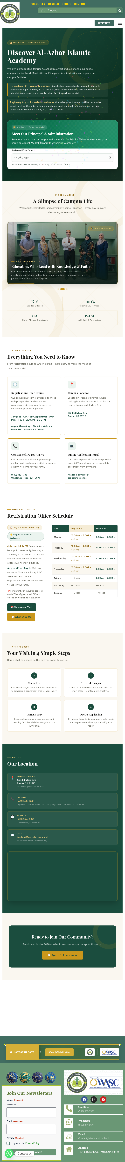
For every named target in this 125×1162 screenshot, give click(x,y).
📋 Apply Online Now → (62, 955)
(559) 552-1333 (19, 474)
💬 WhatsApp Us (21, 616)
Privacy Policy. (32, 1143)
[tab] (58, 289)
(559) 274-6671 (25, 819)
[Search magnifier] (120, 11)
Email (14, 1121)
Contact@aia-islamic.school (32, 836)
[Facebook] (84, 1099)
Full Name (11, 1104)
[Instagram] (93, 1099)
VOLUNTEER (38, 4)
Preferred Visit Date (22, 150)
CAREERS (53, 4)
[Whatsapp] (9, 1153)
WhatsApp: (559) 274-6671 (25, 478)
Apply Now (104, 23)
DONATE (66, 4)
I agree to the (26, 1143)
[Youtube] (103, 1099)
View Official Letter (42, 1052)
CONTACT (79, 4)
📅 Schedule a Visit (21, 607)
